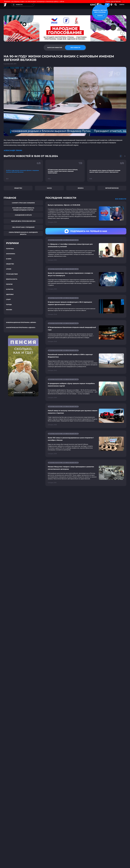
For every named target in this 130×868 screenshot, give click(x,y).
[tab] (54, 47)
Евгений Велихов (112, 188)
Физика (81, 188)
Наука (49, 188)
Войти (122, 4)
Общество (18, 188)
